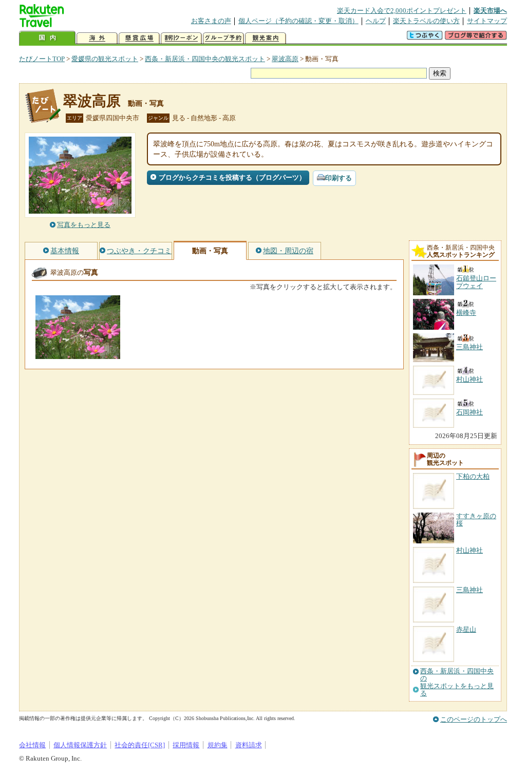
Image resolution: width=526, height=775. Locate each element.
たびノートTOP (42, 59)
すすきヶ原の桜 (476, 519)
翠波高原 (285, 59)
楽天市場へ (490, 10)
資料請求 (248, 745)
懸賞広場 (139, 38)
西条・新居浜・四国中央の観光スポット (205, 59)
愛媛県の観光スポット (104, 59)
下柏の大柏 (473, 476)
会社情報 (32, 745)
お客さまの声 (211, 21)
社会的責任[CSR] (140, 745)
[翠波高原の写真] (77, 354)
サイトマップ (487, 21)
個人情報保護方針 (80, 745)
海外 (97, 38)
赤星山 (466, 629)
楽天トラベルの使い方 (426, 21)
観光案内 (265, 38)
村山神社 (469, 550)
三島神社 (469, 590)
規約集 (218, 745)
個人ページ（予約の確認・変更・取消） (298, 21)
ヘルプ (376, 21)
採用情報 (186, 745)
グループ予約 (223, 38)
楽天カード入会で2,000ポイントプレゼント (401, 10)
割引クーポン (181, 38)
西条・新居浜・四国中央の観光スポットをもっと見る (457, 682)
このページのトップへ (473, 719)
